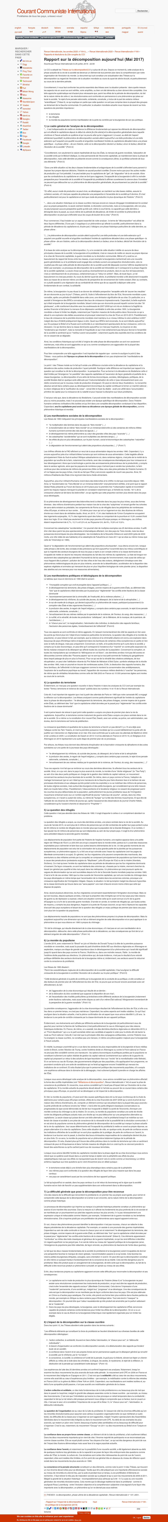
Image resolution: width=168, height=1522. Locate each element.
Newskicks (27, 67)
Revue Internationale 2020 (101, 51)
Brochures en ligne (73, 37)
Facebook (27, 139)
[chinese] (96, 31)
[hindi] (31, 31)
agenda (19, 37)
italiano (57, 27)
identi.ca (26, 115)
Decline (146, 1517)
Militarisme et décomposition (90, 1082)
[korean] (57, 31)
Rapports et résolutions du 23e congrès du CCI (64, 54)
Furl (24, 88)
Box (24, 132)
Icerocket (27, 108)
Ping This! (27, 71)
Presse (100, 37)
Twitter (25, 129)
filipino (83, 31)
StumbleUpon (29, 101)
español (83, 27)
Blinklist (26, 84)
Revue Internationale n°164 (127, 51)
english (18, 27)
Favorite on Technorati (26, 76)
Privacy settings (84, 1513)
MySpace (27, 149)
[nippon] (70, 31)
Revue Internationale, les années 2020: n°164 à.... (65, 51)
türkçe (96, 27)
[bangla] (106, 31)
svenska (70, 27)
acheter (109, 37)
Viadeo (26, 105)
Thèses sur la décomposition (74, 69)
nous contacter (31, 37)
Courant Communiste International (56, 10)
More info (78, 1520)
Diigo (25, 136)
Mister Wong (28, 91)
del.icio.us (27, 60)
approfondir (89, 37)
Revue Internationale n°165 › (134, 1501)
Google (26, 143)
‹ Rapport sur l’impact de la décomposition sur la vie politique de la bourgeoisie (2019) (66, 1503)
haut (95, 1501)
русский (18, 31)
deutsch (44, 27)
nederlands (109, 27)
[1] (88, 69)
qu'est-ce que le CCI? (51, 37)
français (31, 27)
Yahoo (25, 112)
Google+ (26, 119)
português (126, 27)
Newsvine (27, 98)
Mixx (25, 94)
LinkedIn (26, 146)
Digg (25, 64)
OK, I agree (137, 1517)
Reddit (25, 122)
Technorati (27, 81)
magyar (125, 31)
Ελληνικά (142, 27)
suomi (140, 31)
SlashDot (27, 125)
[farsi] (43, 31)
